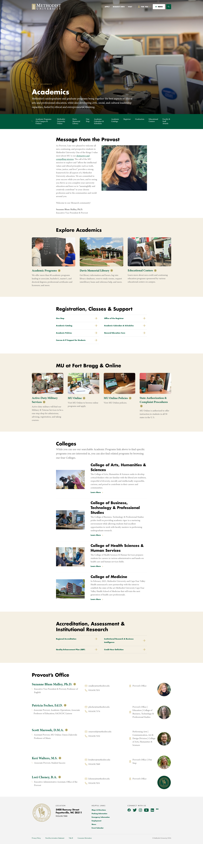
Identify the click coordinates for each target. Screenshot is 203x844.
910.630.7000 (61, 816)
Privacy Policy (36, 838)
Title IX (71, 838)
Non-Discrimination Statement (54, 838)
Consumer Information (85, 838)
